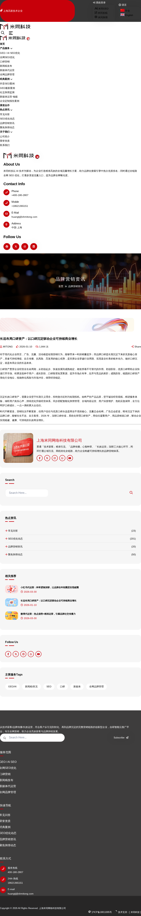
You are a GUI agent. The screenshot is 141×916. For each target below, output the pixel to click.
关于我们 (5, 131)
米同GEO (103, 8)
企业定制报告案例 (9, 101)
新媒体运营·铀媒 (9, 96)
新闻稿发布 (6, 65)
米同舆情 (102, 17)
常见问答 (5, 114)
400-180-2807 (15, 872)
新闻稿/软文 (31, 686)
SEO (48, 686)
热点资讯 (5, 109)
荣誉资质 (5, 140)
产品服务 (5, 48)
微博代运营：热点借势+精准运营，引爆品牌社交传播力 (48, 614)
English (128, 15)
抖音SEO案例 (7, 83)
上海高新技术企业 (13, 10)
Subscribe (119, 737)
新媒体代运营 (7, 70)
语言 (124, 4)
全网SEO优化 (7, 57)
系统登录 (100, 2)
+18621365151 (20, 206)
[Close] (28, 38)
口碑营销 (5, 61)
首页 (2, 43)
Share (137, 346)
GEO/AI (12, 686)
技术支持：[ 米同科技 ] (129, 912)
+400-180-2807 (20, 195)
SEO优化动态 (7, 118)
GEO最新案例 (7, 88)
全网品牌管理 (7, 74)
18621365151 (15, 882)
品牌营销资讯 (7, 123)
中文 (127, 10)
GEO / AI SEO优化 (10, 53)
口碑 (62, 686)
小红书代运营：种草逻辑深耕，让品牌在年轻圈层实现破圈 (50, 587)
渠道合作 (5, 105)
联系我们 (5, 145)
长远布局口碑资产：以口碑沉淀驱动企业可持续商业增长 (49, 600)
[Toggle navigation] (11, 33)
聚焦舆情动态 (7, 127)
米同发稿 (102, 13)
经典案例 (5, 79)
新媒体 (77, 686)
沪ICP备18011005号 (101, 912)
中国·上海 (17, 227)
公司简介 (5, 136)
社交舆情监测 (7, 92)
